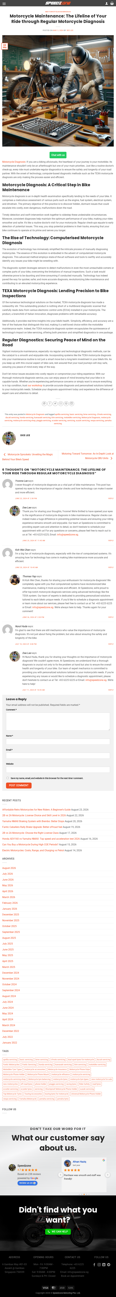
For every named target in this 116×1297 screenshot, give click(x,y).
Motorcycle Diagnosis (58, 11)
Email (9, 750)
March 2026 (8, 897)
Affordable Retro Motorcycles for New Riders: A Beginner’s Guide (36, 809)
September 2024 (11, 990)
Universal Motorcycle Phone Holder (86, 1094)
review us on (26, 1182)
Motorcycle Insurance (57, 1069)
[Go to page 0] (79, 1194)
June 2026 (8, 879)
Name (9, 736)
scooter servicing (59, 420)
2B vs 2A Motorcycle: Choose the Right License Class (30, 832)
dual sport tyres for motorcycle (81, 1059)
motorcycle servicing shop (24, 420)
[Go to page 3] (86, 1194)
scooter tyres (26, 1089)
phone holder (40, 1084)
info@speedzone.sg (67, 534)
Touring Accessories (33, 1094)
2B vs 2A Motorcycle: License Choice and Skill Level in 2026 (34, 815)
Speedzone (24, 1165)
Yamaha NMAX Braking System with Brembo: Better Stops (33, 821)
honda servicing (26, 417)
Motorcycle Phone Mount (38, 1074)
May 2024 (7, 1013)
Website (9, 764)
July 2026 (7, 873)
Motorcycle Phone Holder (14, 1074)
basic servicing (76, 414)
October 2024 (9, 984)
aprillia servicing (62, 414)
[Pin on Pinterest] (66, 403)
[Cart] (112, 3)
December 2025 (10, 914)
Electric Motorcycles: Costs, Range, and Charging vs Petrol (33, 850)
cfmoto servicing (104, 414)
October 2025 (9, 926)
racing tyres (71, 1084)
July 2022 (7, 1036)
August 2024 (9, 996)
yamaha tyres (63, 1099)
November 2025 (10, 920)
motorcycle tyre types (79, 1079)
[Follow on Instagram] (99, 1265)
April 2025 (7, 961)
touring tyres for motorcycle (56, 1094)
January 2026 (9, 908)
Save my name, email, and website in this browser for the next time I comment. (47, 778)
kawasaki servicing (42, 417)
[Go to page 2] (84, 1194)
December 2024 (10, 972)
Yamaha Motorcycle (27, 1099)
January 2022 (9, 1042)
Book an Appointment (72, 1276)
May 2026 (7, 885)
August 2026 (9, 868)
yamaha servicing (46, 1099)
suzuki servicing (83, 420)
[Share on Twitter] (55, 403)
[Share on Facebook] (49, 403)
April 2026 (7, 891)
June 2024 (8, 1007)
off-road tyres (26, 1084)
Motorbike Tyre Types (12, 1069)
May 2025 (7, 955)
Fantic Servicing (29, 1064)
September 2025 (11, 932)
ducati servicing (12, 417)
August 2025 (9, 937)
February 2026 (10, 902)
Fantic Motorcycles (11, 1064)
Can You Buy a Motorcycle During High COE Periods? (30, 844)
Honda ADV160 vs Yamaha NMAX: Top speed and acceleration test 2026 (41, 838)
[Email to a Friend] (60, 403)
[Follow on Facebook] (94, 1265)
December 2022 (10, 1031)
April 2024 (7, 1019)
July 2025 (7, 943)
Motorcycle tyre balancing (39, 1079)
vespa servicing (97, 420)
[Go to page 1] (81, 1194)
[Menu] (4, 3)
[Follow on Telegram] (108, 1265)
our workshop (35, 385)
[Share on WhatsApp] (44, 403)
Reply (111, 498)
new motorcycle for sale (101, 1079)
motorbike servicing (72, 417)
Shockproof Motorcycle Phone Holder (61, 1089)
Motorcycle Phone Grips (79, 1069)
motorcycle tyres (60, 1079)
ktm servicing (57, 417)
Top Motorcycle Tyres (12, 1094)
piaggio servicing (43, 420)
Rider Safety (84, 1084)
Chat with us (58, 155)
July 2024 (7, 1001)
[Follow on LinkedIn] (103, 1265)
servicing (71, 420)
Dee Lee (70, 30)
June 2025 (8, 949)
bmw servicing (89, 414)
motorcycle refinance (61, 1074)
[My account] (106, 3)
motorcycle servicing (81, 1074)
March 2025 (8, 967)
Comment (11, 709)
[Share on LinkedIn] (71, 403)
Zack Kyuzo (79, 1161)
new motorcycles (10, 1084)
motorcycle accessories (35, 1069)
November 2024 (10, 978)
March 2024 (8, 1025)
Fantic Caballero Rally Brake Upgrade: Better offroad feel (32, 827)
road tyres (96, 1084)
